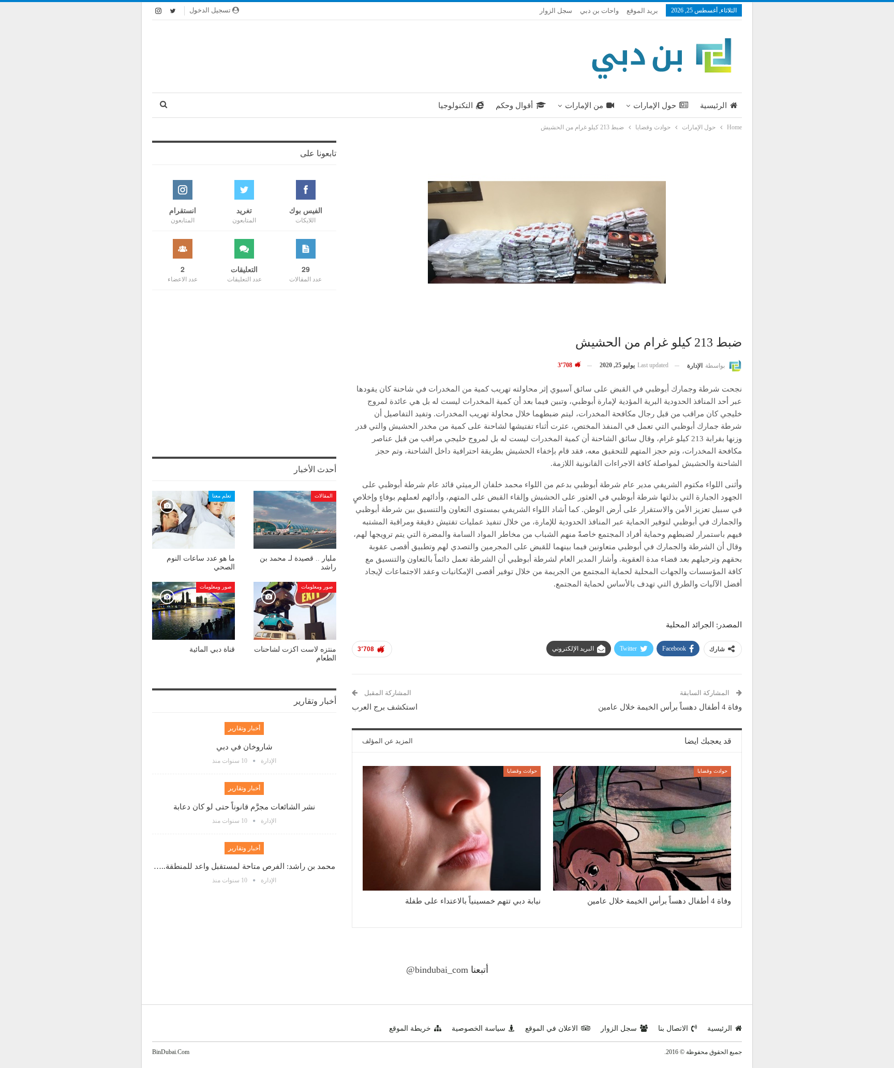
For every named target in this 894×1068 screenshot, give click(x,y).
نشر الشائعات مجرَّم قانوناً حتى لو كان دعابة (244, 807)
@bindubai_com (437, 970)
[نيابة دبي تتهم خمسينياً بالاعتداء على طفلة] (452, 828)
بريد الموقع (642, 10)
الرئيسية (713, 105)
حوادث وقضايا (712, 771)
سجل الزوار (556, 10)
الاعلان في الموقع (551, 1028)
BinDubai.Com (170, 1052)
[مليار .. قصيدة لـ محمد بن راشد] (295, 520)
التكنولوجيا (455, 105)
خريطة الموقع (410, 1028)
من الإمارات (584, 105)
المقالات (324, 496)
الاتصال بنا (673, 1028)
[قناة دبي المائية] (193, 611)
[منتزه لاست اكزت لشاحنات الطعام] (295, 611)
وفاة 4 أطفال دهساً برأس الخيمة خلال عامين (670, 707)
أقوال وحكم (514, 105)
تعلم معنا (221, 496)
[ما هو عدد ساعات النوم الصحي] (193, 520)
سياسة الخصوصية (478, 1028)
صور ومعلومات (317, 587)
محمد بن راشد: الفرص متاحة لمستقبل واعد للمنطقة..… (244, 866)
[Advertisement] (346, 54)
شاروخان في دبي (244, 747)
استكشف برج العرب (385, 707)
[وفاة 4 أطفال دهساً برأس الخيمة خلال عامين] (642, 828)
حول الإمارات (654, 105)
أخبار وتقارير (244, 728)
